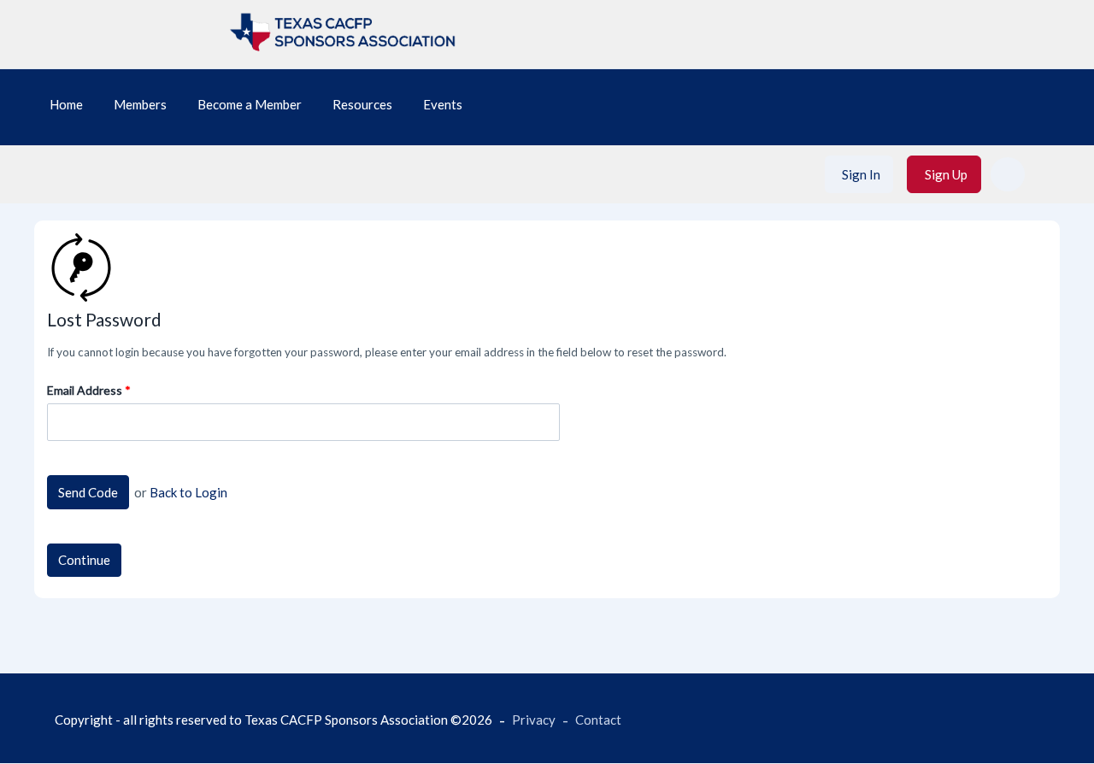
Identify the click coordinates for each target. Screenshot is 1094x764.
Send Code (88, 492)
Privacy (534, 719)
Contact (598, 719)
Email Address (84, 390)
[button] (1008, 174)
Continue (84, 559)
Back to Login (188, 492)
